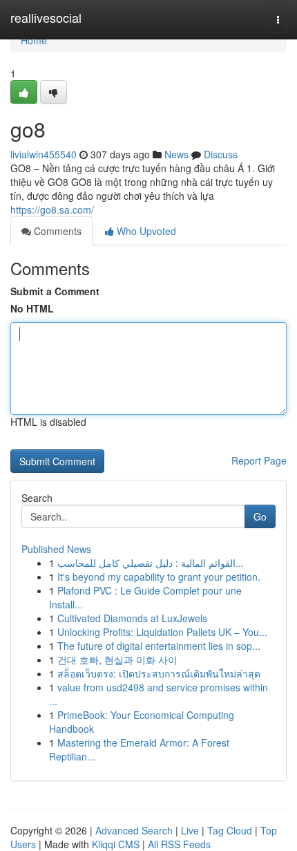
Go (260, 516)
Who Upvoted (145, 231)
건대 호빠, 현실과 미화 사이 (117, 659)
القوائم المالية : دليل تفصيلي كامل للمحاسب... (150, 563)
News (176, 154)
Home (34, 40)
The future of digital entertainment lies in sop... (158, 646)
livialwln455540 (43, 154)
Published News (56, 549)
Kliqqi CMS (116, 844)
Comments (56, 231)
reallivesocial (46, 17)
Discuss (221, 154)
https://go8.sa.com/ (52, 209)
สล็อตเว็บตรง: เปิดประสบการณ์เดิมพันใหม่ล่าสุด (158, 673)
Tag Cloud (229, 830)
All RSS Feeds (179, 844)
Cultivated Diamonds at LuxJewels (132, 618)
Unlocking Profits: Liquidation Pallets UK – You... (162, 632)
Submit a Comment (54, 291)
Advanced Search (134, 830)
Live (190, 830)
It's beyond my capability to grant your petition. (158, 576)
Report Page (259, 460)
